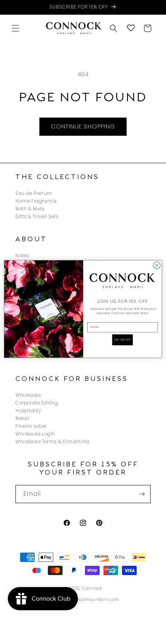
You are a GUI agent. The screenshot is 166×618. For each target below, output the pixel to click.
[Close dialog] (156, 265)
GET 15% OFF (122, 339)
